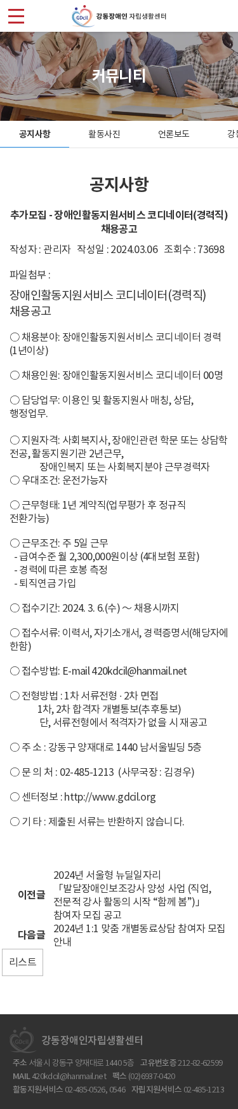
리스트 (22, 962)
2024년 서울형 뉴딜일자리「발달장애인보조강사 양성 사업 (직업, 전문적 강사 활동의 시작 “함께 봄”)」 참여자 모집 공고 (132, 895)
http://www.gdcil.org (109, 796)
